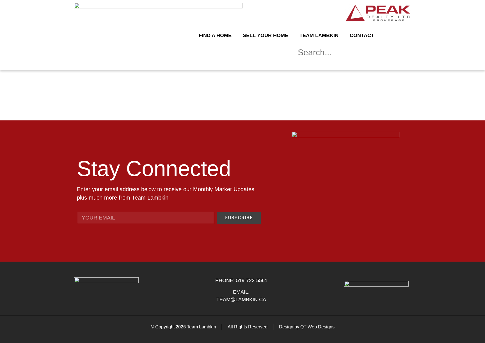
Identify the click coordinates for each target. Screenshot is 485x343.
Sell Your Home (265, 35)
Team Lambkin (318, 35)
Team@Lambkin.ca (241, 299)
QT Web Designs (317, 326)
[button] (352, 65)
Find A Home (215, 35)
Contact (362, 35)
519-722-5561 (251, 280)
